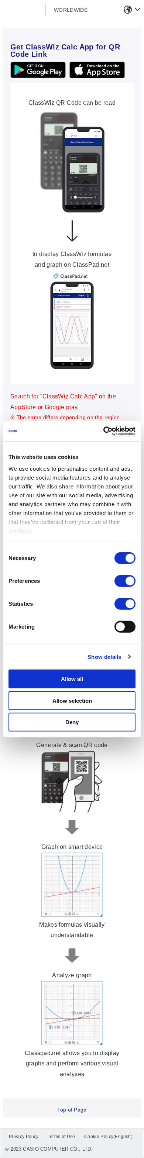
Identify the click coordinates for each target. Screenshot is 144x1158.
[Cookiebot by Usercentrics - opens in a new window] (104, 431)
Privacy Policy (23, 1136)
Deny (72, 722)
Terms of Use (61, 1136)
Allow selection (72, 700)
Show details (104, 656)
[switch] (125, 581)
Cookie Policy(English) (108, 1136)
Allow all (72, 679)
